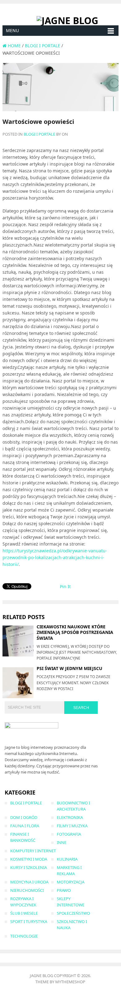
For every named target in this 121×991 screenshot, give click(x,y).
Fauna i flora (24, 826)
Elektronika (70, 817)
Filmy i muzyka (72, 826)
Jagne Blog (41, 975)
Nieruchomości (27, 890)
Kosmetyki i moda (28, 859)
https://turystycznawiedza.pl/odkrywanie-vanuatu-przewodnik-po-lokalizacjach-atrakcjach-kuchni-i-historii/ (54, 557)
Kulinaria (67, 859)
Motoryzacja (70, 882)
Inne (61, 842)
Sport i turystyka (28, 921)
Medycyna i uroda (29, 882)
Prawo (64, 890)
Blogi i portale (39, 134)
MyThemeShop (70, 982)
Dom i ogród (23, 817)
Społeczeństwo (73, 913)
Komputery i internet (33, 851)
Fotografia (69, 834)
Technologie (24, 936)
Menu (12, 30)
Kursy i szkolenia (28, 867)
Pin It (65, 586)
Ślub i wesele (24, 913)
